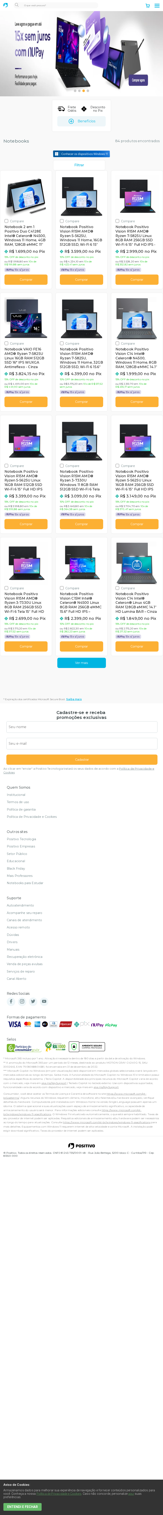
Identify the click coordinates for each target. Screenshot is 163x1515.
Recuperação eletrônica (25, 957)
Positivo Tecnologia (21, 839)
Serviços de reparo (21, 971)
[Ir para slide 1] (75, 91)
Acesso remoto (18, 927)
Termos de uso (18, 802)
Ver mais (81, 663)
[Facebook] (11, 1001)
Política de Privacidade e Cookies (32, 817)
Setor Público (17, 854)
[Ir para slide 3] (83, 91)
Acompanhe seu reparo (24, 913)
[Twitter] (33, 1001)
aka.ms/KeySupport (53, 1083)
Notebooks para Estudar (25, 883)
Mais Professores (20, 876)
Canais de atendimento (24, 920)
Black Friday (16, 868)
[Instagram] (22, 1001)
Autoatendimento (20, 905)
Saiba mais (74, 699)
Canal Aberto (16, 979)
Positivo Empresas (21, 846)
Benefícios (86, 121)
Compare (17, 221)
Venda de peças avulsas (25, 964)
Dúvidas (13, 935)
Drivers (12, 942)
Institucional (16, 795)
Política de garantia (21, 809)
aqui (131, 1493)
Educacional (16, 861)
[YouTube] (44, 1001)
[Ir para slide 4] (88, 91)
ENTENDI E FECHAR (22, 1507)
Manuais (13, 949)
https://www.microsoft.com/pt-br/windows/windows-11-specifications (106, 1122)
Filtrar (79, 165)
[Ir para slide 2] (79, 91)
